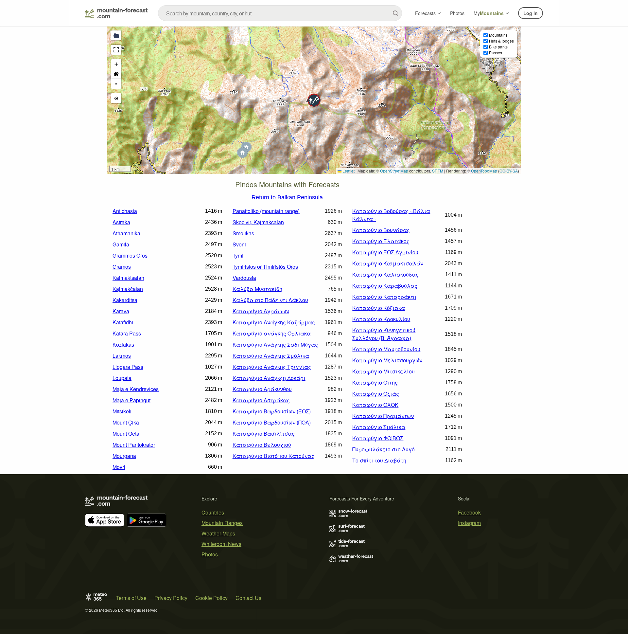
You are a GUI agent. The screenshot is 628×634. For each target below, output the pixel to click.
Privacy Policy (170, 598)
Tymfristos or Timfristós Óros (265, 266)
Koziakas (123, 344)
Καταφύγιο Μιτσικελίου (383, 371)
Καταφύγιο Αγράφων (261, 311)
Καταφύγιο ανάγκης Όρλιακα (272, 333)
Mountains (498, 35)
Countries (212, 512)
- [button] (116, 83)
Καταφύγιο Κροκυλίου (381, 319)
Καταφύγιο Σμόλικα (378, 427)
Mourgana (124, 456)
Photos (457, 13)
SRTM (437, 170)
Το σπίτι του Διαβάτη (379, 460)
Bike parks (498, 46)
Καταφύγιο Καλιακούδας (385, 274)
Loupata (122, 378)
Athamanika (126, 233)
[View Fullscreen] (116, 50)
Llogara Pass (128, 367)
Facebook (469, 512)
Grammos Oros (130, 255)
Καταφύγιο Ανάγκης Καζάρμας (274, 322)
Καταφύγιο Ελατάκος (381, 241)
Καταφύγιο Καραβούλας (384, 285)
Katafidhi (123, 322)
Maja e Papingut (131, 400)
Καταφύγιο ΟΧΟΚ (375, 404)
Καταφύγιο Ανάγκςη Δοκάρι (269, 378)
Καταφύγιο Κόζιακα (378, 308)
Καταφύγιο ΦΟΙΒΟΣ (377, 438)
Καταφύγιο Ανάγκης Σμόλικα (271, 355)
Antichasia (125, 211)
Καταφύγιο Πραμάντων (383, 416)
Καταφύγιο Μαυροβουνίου (386, 349)
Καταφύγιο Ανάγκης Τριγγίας (272, 367)
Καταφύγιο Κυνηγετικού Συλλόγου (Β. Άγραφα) (383, 334)
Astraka (121, 222)
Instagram (469, 523)
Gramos (122, 266)
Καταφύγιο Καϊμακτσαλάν (387, 263)
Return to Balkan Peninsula (287, 198)
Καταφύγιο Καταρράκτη (384, 296)
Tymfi (239, 255)
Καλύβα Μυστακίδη (257, 289)
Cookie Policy (211, 598)
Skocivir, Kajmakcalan (258, 222)
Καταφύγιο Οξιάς (375, 393)
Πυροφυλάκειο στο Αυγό (383, 449)
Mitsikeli (122, 411)
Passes (495, 52)
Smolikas (243, 233)
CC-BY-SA (508, 170)
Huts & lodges (501, 41)
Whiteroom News (221, 544)
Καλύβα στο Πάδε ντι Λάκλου (270, 300)
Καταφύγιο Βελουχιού (262, 444)
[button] (314, 100)
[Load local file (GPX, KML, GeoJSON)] (116, 35)
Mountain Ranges (222, 523)
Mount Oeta (126, 433)
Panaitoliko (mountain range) (266, 211)
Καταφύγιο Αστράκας (261, 400)
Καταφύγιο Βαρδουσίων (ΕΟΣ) (272, 411)
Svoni (239, 244)
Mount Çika (126, 422)
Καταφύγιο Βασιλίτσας (264, 433)
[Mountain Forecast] (116, 13)
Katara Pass (127, 333)
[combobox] (280, 13)
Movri (119, 467)
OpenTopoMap (484, 170)
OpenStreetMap (394, 170)
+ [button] (116, 64)
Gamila (121, 244)
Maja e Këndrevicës (136, 389)
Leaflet (348, 170)
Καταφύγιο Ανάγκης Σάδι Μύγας (275, 344)
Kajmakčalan (128, 289)
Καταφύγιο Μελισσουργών (387, 360)
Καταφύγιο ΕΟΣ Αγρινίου (385, 252)
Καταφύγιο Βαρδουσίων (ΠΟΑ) (272, 422)
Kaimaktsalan (128, 277)
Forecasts (425, 13)
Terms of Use (131, 598)
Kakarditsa (125, 300)
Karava (121, 311)
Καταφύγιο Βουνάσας (381, 230)
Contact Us (248, 598)
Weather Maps (218, 533)
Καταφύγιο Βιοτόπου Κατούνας (273, 456)
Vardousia (244, 277)
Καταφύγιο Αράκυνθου (262, 389)
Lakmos (122, 355)
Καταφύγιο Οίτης (375, 382)
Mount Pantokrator (134, 444)
